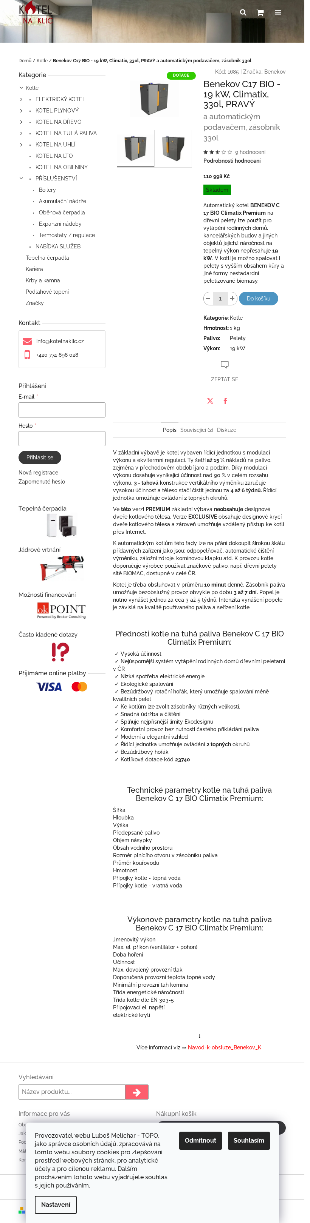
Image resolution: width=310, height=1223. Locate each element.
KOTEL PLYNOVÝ (56, 111)
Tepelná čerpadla (47, 258)
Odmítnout (200, 1140)
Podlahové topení (47, 292)
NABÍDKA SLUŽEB (57, 246)
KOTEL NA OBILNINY (61, 167)
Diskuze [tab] (226, 430)
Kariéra (34, 269)
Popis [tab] (170, 430)
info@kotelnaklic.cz (60, 341)
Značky (35, 303)
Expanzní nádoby (59, 224)
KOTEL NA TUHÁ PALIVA (65, 133)
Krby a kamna (43, 280)
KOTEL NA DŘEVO (58, 122)
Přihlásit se (39, 457)
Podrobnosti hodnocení (232, 161)
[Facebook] (225, 401)
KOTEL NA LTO (53, 156)
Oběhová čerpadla (61, 212)
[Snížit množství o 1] (208, 298)
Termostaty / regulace (66, 235)
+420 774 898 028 (57, 355)
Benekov (275, 72)
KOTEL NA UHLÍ (54, 145)
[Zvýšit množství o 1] (232, 298)
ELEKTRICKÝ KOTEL (59, 99)
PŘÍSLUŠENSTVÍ (55, 179)
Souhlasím (249, 1140)
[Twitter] (210, 401)
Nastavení (55, 1204)
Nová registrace (38, 473)
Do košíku (258, 299)
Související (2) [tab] (196, 430)
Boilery (46, 190)
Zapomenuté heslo (42, 482)
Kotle (32, 88)
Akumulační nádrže (61, 201)
